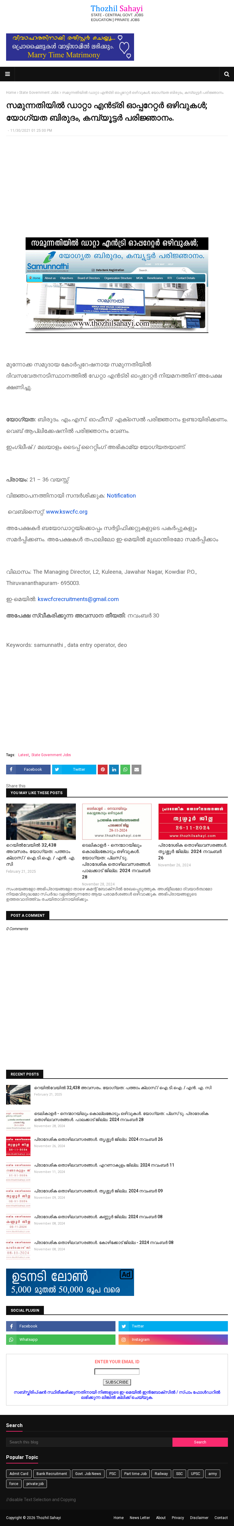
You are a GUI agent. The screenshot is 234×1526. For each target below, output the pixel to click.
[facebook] (60, 1326)
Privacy (178, 1518)
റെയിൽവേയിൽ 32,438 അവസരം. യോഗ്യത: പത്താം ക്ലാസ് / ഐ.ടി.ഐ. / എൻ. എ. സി (40, 854)
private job (35, 1484)
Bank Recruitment (52, 1474)
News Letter (140, 1518)
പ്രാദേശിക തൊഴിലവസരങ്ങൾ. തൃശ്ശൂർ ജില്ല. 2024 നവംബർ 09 (98, 1190)
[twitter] (173, 1326)
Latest (23, 755)
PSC (112, 1474)
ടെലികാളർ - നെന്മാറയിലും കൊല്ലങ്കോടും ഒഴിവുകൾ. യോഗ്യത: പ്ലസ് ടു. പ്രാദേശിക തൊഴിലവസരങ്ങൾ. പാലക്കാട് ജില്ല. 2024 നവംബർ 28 (116, 861)
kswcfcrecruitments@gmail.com (78, 599)
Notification (121, 495)
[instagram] (173, 1339)
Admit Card (18, 1474)
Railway (161, 1474)
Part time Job (135, 1474)
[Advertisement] (117, 184)
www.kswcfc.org (66, 511)
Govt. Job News (88, 1474)
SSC (179, 1474)
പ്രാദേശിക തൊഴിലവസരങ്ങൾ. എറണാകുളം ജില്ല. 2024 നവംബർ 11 (104, 1165)
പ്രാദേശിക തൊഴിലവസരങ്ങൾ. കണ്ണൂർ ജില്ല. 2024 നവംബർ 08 (98, 1216)
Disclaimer (199, 1518)
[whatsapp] (60, 1339)
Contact (221, 1518)
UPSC (195, 1474)
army (212, 1474)
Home (11, 92)
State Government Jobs (39, 92)
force (13, 1484)
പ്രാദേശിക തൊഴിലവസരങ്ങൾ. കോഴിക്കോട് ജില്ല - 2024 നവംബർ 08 (103, 1242)
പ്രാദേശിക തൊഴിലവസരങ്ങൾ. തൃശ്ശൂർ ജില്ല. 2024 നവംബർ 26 (192, 851)
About (161, 1518)
